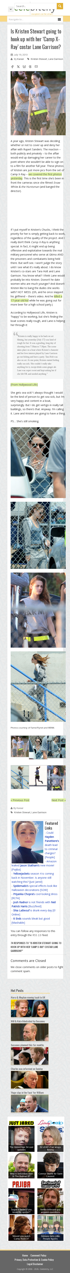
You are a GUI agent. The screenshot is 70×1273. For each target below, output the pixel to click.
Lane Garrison (55, 59)
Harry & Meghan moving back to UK (28, 997)
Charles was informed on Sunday (27, 1069)
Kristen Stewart (39, 59)
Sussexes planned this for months (27, 1045)
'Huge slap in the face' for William (27, 1092)
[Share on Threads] (30, 67)
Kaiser (20, 59)
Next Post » (59, 800)
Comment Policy (38, 1255)
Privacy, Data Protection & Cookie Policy (34, 1259)
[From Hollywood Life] (24, 384)
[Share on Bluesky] (24, 67)
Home (25, 1255)
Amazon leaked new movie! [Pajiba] (34, 865)
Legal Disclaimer (35, 1264)
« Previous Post (20, 800)
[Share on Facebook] (12, 67)
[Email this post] (36, 67)
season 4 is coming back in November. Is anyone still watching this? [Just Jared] (33, 877)
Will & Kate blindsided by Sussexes (28, 1021)
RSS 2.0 (36, 935)
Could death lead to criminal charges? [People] (52, 845)
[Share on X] (18, 67)
